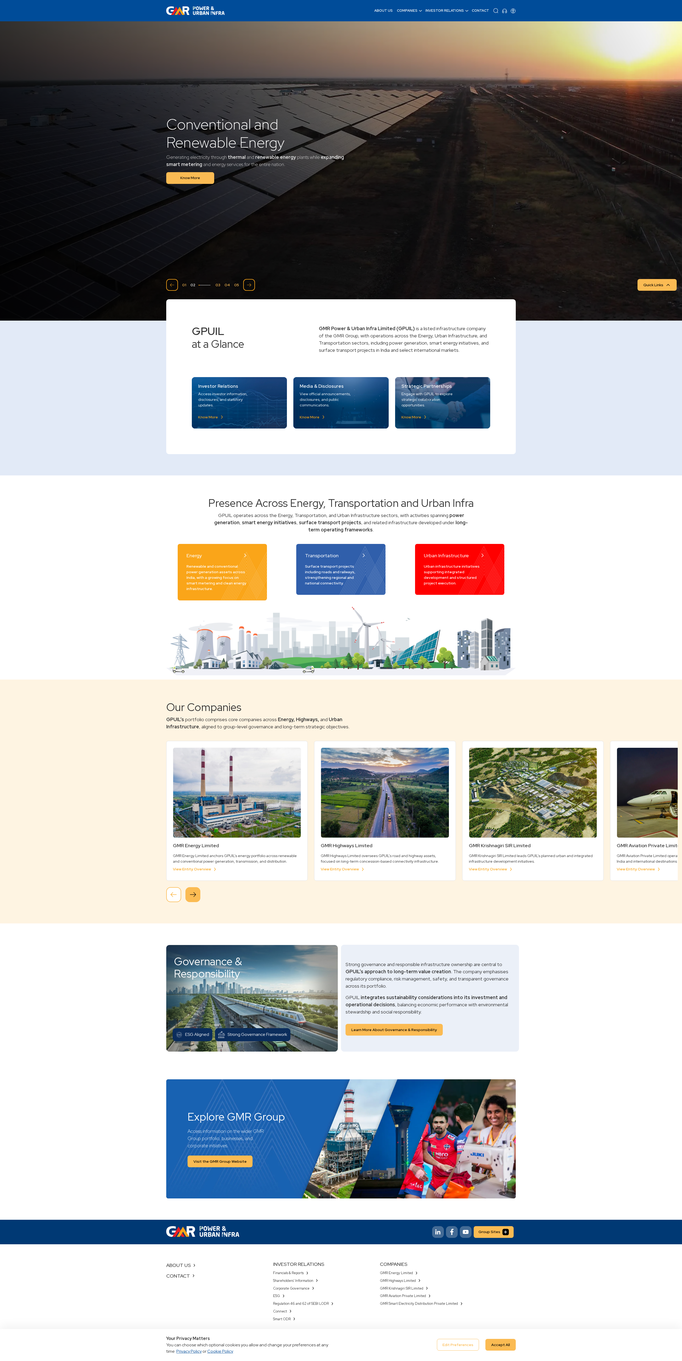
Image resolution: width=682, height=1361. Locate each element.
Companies (407, 10)
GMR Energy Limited (396, 1273)
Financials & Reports (288, 1273)
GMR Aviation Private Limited (403, 1296)
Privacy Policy (189, 1351)
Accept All (500, 1344)
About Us (383, 10)
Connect (280, 1311)
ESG (276, 1296)
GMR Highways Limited (398, 1280)
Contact (480, 10)
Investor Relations (444, 10)
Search (495, 10)
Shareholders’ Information (293, 1280)
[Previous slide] (172, 285)
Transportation (322, 556)
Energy (194, 556)
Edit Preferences (458, 1344)
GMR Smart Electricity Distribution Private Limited (419, 1303)
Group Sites (489, 1231)
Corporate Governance (291, 1288)
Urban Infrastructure (446, 556)
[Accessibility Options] (513, 11)
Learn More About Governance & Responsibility (394, 1029)
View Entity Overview (192, 869)
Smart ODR (282, 1319)
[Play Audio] (504, 11)
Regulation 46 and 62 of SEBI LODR (301, 1303)
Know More (190, 177)
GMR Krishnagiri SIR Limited (401, 1288)
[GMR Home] (195, 10)
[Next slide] (249, 285)
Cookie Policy (220, 1351)
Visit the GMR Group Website (220, 1161)
